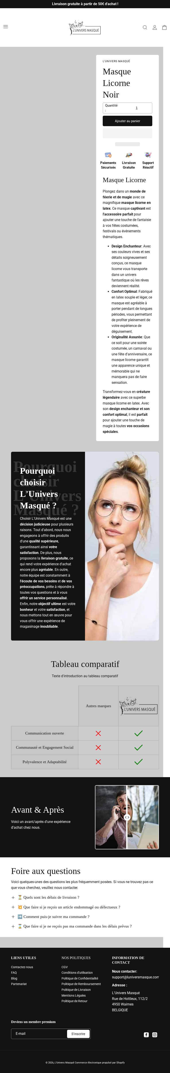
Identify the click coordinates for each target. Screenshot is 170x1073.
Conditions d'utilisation (77, 972)
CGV (65, 967)
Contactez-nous (22, 967)
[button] (127, 133)
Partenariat (19, 984)
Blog (14, 978)
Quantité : (111, 108)
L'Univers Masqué (64, 1062)
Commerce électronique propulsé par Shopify (100, 1062)
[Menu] (5, 27)
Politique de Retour (74, 1001)
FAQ (14, 972)
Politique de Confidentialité (80, 978)
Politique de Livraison (76, 989)
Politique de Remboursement (81, 984)
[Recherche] (145, 27)
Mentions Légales (74, 995)
